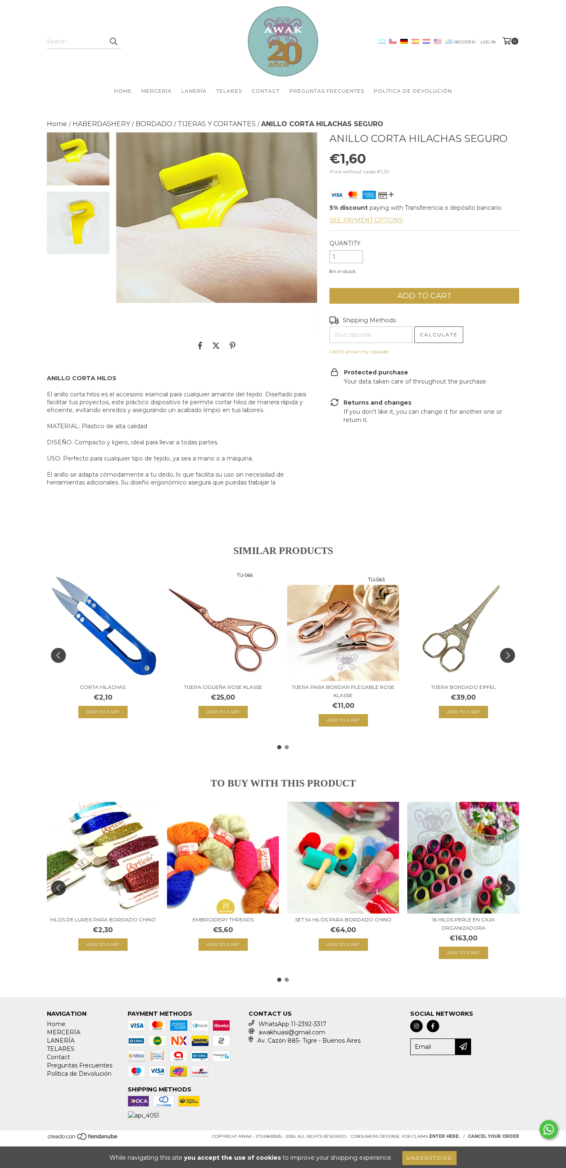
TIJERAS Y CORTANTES (217, 124)
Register (464, 42)
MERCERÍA (156, 91)
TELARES (229, 91)
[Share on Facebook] (200, 345)
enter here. (444, 1136)
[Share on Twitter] (216, 345)
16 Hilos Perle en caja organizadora (463, 923)
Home (123, 91)
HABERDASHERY (101, 124)
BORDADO (153, 124)
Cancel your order (493, 1136)
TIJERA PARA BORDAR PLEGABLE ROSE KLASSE (343, 691)
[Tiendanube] (83, 1139)
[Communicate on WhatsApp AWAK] (548, 1129)
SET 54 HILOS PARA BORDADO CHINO (343, 919)
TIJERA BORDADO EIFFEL (463, 687)
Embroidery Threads (223, 919)
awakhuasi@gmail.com (292, 1032)
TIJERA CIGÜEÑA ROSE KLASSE (223, 687)
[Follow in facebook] (433, 1026)
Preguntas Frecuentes (326, 91)
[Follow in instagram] (416, 1026)
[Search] (113, 41)
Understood (429, 1158)
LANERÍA (194, 91)
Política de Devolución (413, 91)
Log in (488, 42)
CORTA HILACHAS (103, 687)
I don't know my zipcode (358, 351)
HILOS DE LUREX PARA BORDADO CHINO (103, 919)
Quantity (344, 243)
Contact (266, 91)
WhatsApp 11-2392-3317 (293, 1024)
